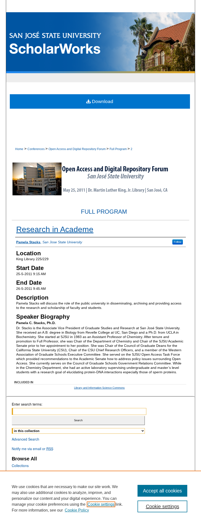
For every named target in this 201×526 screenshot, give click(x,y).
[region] (100, 498)
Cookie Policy (77, 510)
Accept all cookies (162, 490)
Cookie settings (101, 504)
